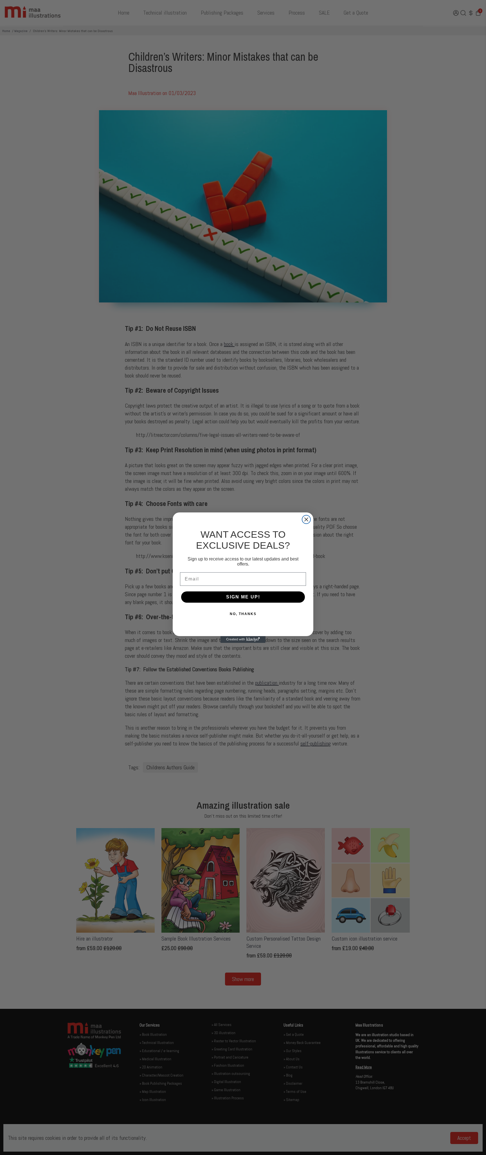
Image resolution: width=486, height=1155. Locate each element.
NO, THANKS (243, 614)
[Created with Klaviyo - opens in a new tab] (243, 639)
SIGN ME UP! (243, 597)
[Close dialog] (306, 519)
